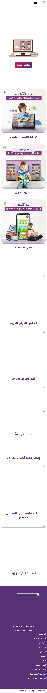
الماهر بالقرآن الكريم (23, 323)
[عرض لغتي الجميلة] (23, 222)
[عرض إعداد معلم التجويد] (23, 547)
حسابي (43, 656)
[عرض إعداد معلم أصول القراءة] (23, 432)
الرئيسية (42, 634)
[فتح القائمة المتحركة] (35, 3)
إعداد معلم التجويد (23, 573)
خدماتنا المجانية (39, 639)
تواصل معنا (23, 65)
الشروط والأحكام (39, 670)
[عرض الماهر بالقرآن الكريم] (23, 297)
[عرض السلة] (14, 2)
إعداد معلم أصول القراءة (23, 458)
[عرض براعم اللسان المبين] (23, 111)
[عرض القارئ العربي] (23, 166)
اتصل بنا (42, 648)
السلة (43, 661)
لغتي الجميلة (23, 248)
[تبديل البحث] (25, 2)
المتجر (43, 652)
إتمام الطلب (41, 665)
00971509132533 (23, 631)
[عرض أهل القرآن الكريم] (23, 353)
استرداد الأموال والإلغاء (36, 678)
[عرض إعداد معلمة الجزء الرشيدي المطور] (23, 487)
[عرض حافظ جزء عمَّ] (23, 408)
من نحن (42, 643)
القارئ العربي (23, 192)
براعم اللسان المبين (23, 137)
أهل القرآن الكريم (23, 379)
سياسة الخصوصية (38, 674)
